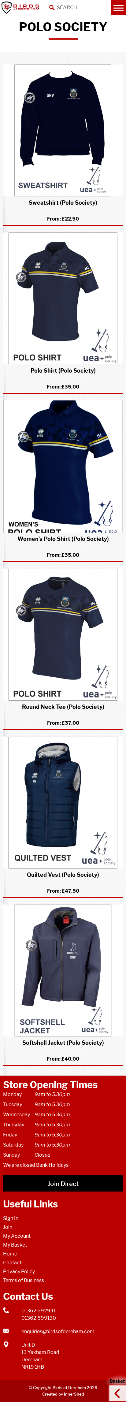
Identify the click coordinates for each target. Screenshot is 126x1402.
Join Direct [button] (63, 1184)
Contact (12, 1263)
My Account (17, 1236)
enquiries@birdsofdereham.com (57, 1331)
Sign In (10, 1218)
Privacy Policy (19, 1271)
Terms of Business (23, 1280)
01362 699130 (38, 1318)
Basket (115, 1387)
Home (10, 1254)
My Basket (15, 1245)
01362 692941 (38, 1311)
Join (7, 1227)
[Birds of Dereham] (21, 8)
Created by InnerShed (63, 1394)
